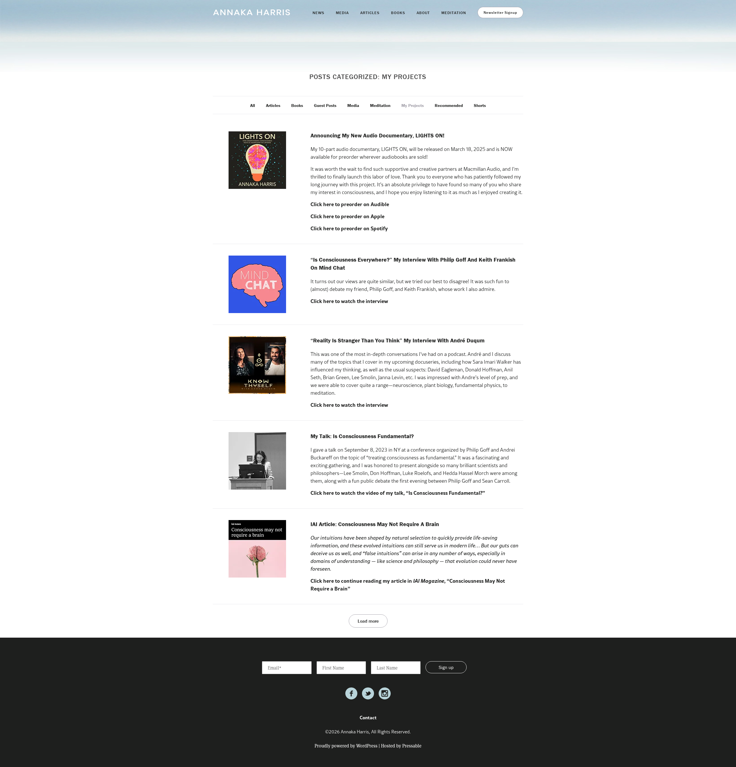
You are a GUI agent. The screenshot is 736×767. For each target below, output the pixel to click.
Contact (368, 717)
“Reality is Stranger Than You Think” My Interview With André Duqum (397, 340)
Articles (273, 105)
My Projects (412, 105)
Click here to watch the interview (349, 301)
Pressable (411, 746)
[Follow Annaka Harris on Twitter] (368, 693)
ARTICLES (369, 12)
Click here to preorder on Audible (349, 204)
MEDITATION (453, 12)
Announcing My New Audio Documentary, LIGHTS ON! (377, 135)
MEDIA (342, 12)
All (252, 105)
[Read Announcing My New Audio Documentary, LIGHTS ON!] (257, 160)
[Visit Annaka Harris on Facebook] (351, 693)
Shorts (480, 105)
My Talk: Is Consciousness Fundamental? (362, 436)
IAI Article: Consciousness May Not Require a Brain (374, 524)
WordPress (366, 746)
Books (297, 105)
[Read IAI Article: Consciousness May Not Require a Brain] (257, 549)
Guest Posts (325, 105)
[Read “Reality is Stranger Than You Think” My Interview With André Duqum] (257, 365)
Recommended (449, 105)
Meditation (380, 105)
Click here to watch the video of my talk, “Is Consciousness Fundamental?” (397, 492)
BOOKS (398, 12)
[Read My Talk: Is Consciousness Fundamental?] (257, 461)
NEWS (318, 12)
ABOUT (423, 12)
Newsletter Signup (500, 12)
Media (353, 105)
